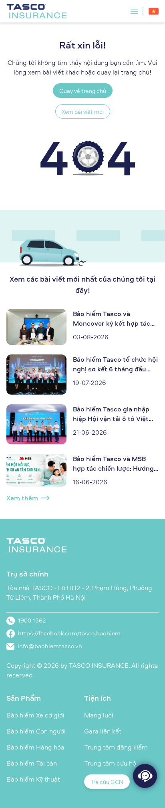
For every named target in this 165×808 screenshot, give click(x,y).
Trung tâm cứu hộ (110, 763)
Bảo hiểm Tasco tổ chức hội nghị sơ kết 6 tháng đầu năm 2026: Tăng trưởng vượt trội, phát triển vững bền (115, 364)
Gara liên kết (102, 731)
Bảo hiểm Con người (36, 731)
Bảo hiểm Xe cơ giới (35, 715)
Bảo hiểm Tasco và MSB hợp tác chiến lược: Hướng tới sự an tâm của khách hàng (113, 463)
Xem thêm (22, 498)
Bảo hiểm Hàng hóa (35, 747)
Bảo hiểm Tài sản (31, 763)
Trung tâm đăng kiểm (116, 747)
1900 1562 (32, 620)
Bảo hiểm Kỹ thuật (33, 779)
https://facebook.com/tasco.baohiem (69, 633)
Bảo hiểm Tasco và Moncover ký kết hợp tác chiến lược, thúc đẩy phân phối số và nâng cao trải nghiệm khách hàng (112, 318)
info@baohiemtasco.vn (50, 646)
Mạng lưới (98, 715)
